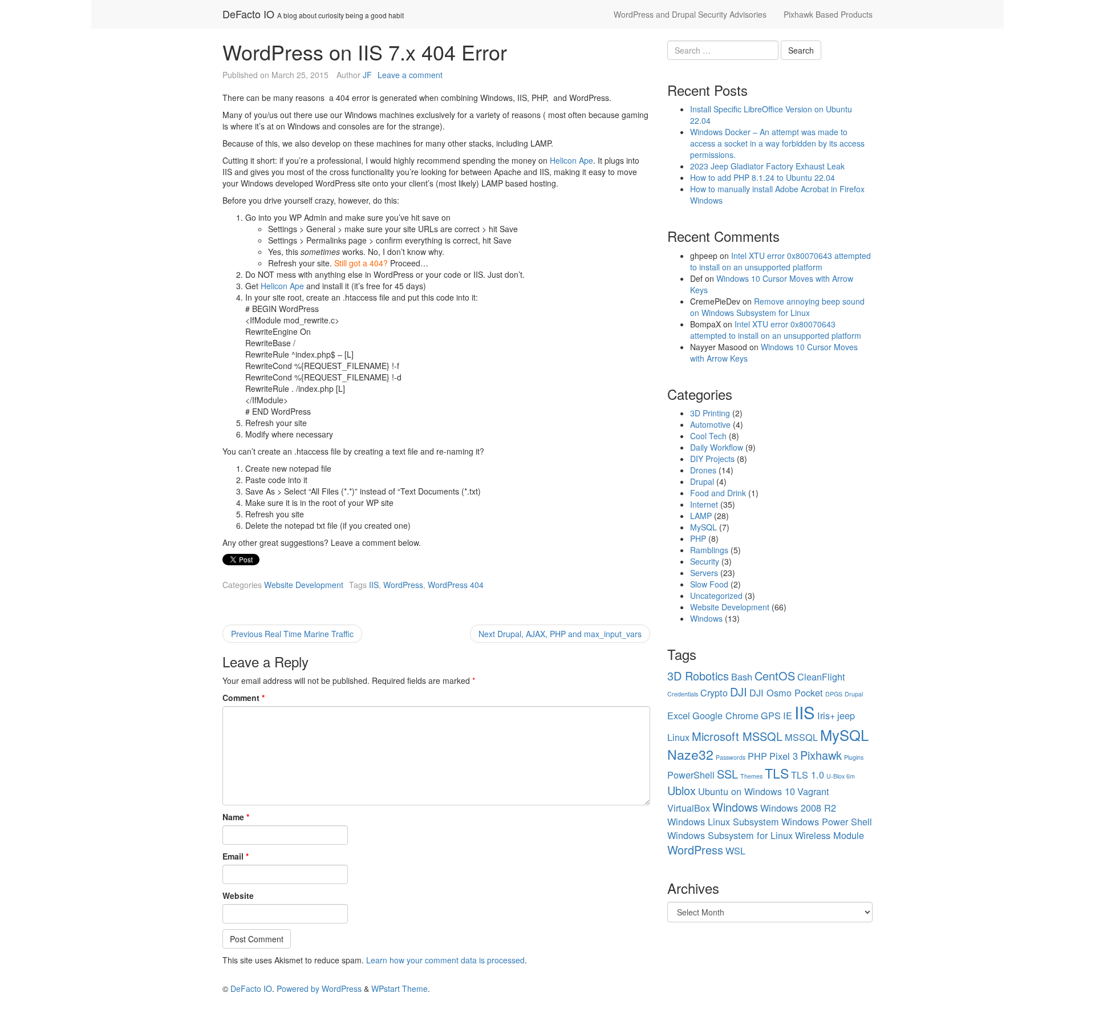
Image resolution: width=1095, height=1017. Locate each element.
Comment (243, 697)
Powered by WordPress (319, 988)
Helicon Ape (571, 160)
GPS (771, 715)
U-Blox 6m (840, 776)
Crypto (714, 692)
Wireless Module (829, 835)
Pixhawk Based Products (828, 14)
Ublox (681, 790)
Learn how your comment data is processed (445, 960)
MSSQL (801, 737)
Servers (704, 572)
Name (235, 816)
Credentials (682, 694)
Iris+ (826, 715)
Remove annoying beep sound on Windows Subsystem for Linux (777, 306)
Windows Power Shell (826, 821)
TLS (777, 773)
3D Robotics (698, 675)
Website (238, 895)
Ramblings (709, 550)
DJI (738, 691)
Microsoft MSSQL (737, 736)
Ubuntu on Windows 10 (746, 791)
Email (235, 856)
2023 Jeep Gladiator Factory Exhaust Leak (767, 166)
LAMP (701, 515)
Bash (741, 676)
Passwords (730, 757)
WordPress (403, 584)
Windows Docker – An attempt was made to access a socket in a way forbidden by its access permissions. (777, 143)
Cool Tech (708, 435)
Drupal (702, 481)
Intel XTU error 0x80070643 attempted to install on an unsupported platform (780, 261)
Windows (706, 618)
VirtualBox (688, 808)
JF (367, 74)
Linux (678, 737)
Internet (704, 504)
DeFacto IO (248, 14)
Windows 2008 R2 (798, 808)
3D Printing (710, 413)
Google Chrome (725, 715)
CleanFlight (821, 676)
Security (704, 561)
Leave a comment (410, 74)
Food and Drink (718, 493)
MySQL (703, 527)
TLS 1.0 (807, 774)
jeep (846, 715)
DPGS (833, 694)
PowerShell (691, 774)
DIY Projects (712, 458)
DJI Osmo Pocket (786, 692)
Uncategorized (716, 595)
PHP (698, 538)
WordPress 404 (456, 584)
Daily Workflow (716, 447)
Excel (678, 715)
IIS (374, 584)
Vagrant (813, 791)
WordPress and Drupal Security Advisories (690, 14)
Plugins (853, 757)
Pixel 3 (783, 756)
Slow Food (709, 584)
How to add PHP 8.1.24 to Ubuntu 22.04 (762, 177)
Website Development (303, 584)
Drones (703, 470)
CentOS (775, 675)
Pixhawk (821, 755)
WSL (735, 850)
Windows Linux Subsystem (723, 821)
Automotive (710, 424)
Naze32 (690, 754)
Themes (751, 776)
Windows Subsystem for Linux (730, 835)
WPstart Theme (399, 988)
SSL (727, 773)
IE (787, 715)
